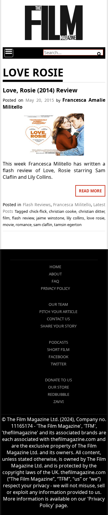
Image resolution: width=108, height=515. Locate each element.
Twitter (58, 364)
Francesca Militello (72, 204)
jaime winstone (50, 218)
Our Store (58, 387)
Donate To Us (58, 380)
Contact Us (58, 318)
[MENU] (8, 53)
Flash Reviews (37, 204)
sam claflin (42, 224)
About (55, 274)
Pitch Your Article (58, 311)
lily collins (75, 218)
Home (55, 266)
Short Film (58, 349)
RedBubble (58, 394)
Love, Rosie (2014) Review (40, 90)
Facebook (58, 356)
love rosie (95, 218)
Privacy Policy (55, 288)
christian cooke (62, 211)
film (6, 218)
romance (24, 224)
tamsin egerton (68, 224)
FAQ (55, 281)
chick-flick (38, 211)
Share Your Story (58, 326)
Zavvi (58, 401)
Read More (90, 191)
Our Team (58, 304)
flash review (23, 218)
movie (8, 224)
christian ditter (91, 211)
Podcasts (58, 342)
